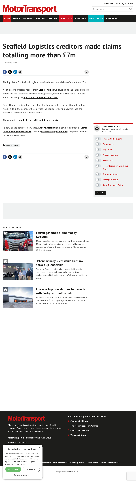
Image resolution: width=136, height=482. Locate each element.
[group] (111, 18)
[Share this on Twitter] (10, 72)
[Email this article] (20, 72)
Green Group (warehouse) (54, 131)
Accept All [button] (13, 469)
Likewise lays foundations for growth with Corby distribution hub (60, 291)
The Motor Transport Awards (84, 425)
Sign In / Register (124, 4)
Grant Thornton (47, 89)
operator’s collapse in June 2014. (41, 97)
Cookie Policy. (19, 464)
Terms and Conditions (110, 462)
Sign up (100, 193)
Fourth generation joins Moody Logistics (56, 234)
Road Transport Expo (80, 430)
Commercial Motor (79, 421)
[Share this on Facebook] (5, 72)
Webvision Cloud (74, 471)
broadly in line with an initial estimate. (38, 120)
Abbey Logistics (46, 127)
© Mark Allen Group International (54, 462)
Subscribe (108, 4)
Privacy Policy (78, 462)
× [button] (40, 447)
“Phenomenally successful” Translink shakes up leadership (59, 263)
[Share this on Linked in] (15, 72)
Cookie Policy (92, 462)
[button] (22, 475)
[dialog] (22, 462)
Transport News (78, 435)
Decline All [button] (31, 469)
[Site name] (30, 13)
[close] (88, 67)
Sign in (55, 67)
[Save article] (86, 72)
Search (131, 8)
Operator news (12, 145)
